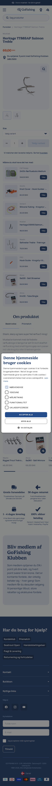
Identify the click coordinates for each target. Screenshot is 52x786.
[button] (26, 427)
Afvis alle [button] (26, 421)
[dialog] (26, 393)
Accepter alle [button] (26, 414)
